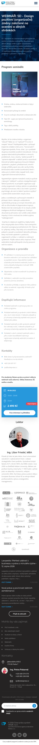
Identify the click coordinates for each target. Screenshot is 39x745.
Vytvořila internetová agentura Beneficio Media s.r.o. (20, 728)
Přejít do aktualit (19, 614)
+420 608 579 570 (22, 674)
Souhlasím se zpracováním (19, 712)
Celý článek (6, 582)
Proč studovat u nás (11, 627)
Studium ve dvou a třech (13, 635)
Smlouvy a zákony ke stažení (14, 649)
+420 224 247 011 (10, 363)
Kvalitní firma (9, 646)
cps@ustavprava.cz (10, 367)
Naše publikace (10, 638)
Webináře (8, 642)
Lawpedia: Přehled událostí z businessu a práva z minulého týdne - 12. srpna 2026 (19, 563)
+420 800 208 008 (22, 676)
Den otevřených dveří (12, 631)
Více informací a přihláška (19, 413)
